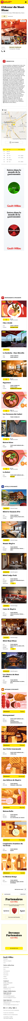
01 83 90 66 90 (6, 1003)
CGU (4, 962)
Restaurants (6, 967)
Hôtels (4, 976)
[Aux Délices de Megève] (14, 772)
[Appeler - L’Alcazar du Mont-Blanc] (2, 51)
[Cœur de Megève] (14, 602)
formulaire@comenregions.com (11, 1004)
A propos (5, 959)
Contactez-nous (7, 988)
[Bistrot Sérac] (14, 434)
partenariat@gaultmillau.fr (9, 997)
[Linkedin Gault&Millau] (10, 1008)
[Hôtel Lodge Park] (14, 569)
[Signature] (14, 375)
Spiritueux (5, 973)
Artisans (5, 978)
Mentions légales (7, 961)
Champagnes (6, 971)
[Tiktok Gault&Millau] (12, 1008)
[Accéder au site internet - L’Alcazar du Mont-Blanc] (5, 51)
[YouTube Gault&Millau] (14, 1008)
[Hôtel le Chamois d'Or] (14, 504)
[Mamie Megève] (14, 536)
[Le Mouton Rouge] (14, 869)
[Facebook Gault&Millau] (4, 1008)
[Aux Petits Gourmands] (14, 741)
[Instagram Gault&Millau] (6, 1008)
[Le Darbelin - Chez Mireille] (14, 345)
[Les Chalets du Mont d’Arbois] (14, 668)
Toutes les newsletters (8, 1012)
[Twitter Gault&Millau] (8, 1008)
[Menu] (25, 2)
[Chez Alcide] (14, 315)
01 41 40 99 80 (11, 987)
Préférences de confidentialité (10, 1014)
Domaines (5, 974)
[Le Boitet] (14, 464)
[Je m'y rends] (14, 127)
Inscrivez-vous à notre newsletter (11, 1010)
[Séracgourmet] (14, 708)
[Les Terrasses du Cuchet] (14, 405)
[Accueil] (8, 1)
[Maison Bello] (14, 804)
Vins (4, 969)
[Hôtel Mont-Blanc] (14, 635)
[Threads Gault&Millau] (16, 1008)
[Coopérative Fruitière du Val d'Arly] (14, 837)
